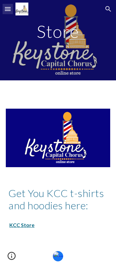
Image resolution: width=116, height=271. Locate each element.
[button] (7, 9)
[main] (58, 40)
